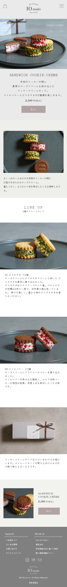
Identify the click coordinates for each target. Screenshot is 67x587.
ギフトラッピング (13, 553)
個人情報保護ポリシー (45, 553)
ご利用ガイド (11, 540)
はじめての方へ (42, 540)
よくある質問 (11, 544)
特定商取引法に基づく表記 (47, 548)
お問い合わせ (11, 548)
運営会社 (39, 544)
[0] (5, 6)
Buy (33, 109)
